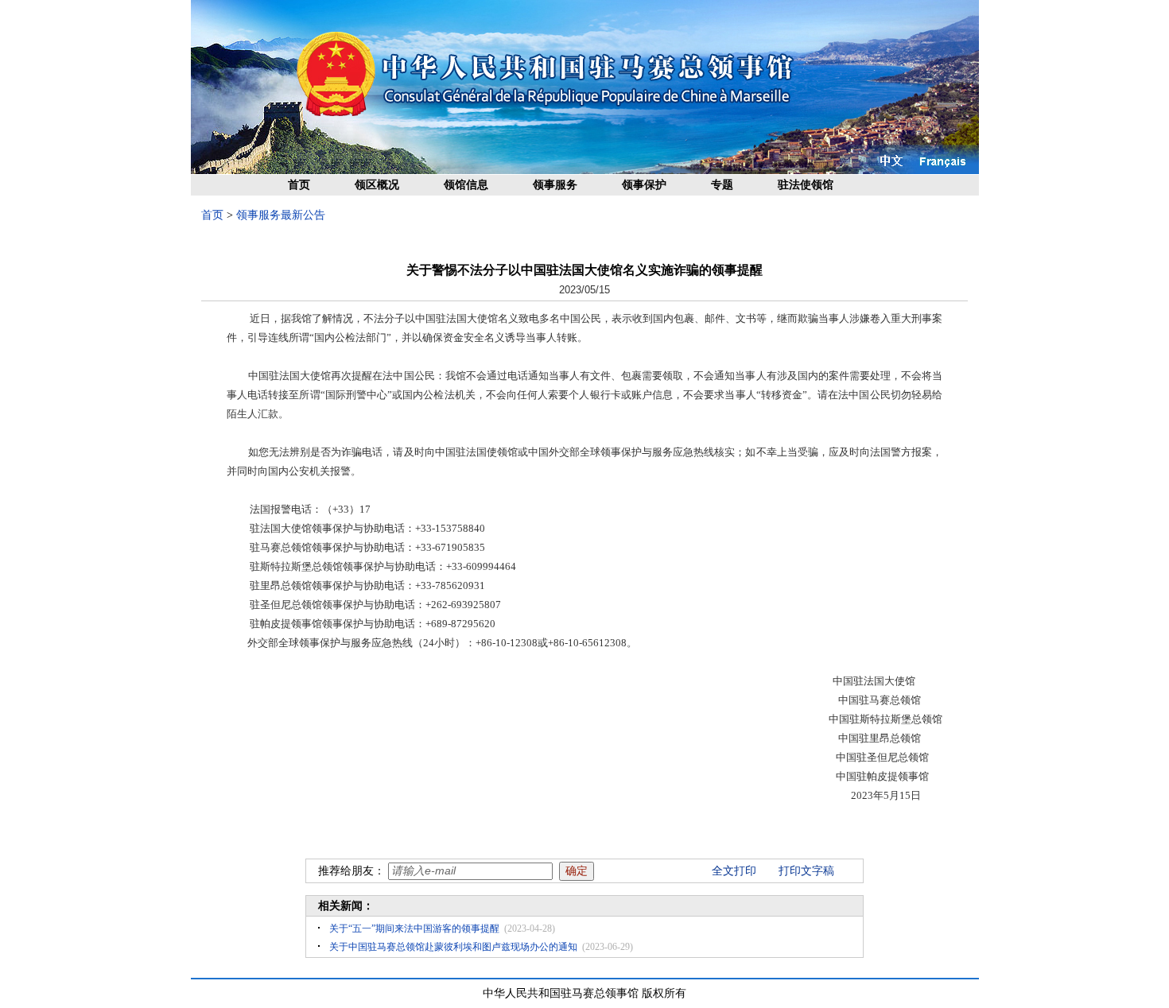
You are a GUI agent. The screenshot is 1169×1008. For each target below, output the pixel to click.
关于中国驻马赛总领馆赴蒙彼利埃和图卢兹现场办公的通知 (453, 946)
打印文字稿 (806, 871)
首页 (299, 185)
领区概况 (377, 185)
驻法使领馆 (805, 185)
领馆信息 (466, 185)
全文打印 (734, 871)
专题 (722, 185)
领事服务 (555, 185)
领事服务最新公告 (280, 215)
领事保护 (644, 185)
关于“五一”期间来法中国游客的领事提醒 (414, 928)
